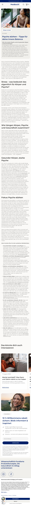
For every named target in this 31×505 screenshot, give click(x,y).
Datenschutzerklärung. (7, 454)
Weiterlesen (5, 387)
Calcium (17, 170)
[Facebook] (11, 474)
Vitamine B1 (24, 173)
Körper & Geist (7, 30)
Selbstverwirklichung (8, 296)
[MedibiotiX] (15, 4)
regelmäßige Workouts (22, 176)
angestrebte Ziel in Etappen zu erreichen (18, 282)
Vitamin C (15, 169)
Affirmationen (6, 305)
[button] (27, 4)
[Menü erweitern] (2, 4)
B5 (2, 174)
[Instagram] (3, 474)
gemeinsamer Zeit (22, 254)
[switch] (3, 503)
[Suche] (23, 4)
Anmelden (15, 443)
